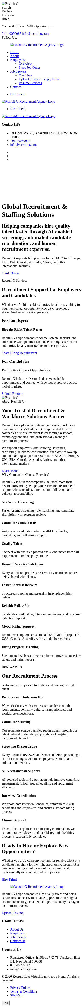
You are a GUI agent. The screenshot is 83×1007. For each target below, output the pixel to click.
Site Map (16, 995)
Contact (15, 87)
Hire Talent (17, 94)
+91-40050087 (20, 141)
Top (5, 1003)
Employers (17, 60)
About (14, 56)
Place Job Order (29, 67)
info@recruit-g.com (35, 33)
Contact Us (17, 941)
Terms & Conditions (23, 991)
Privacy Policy (20, 987)
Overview (25, 63)
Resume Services (30, 83)
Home (14, 52)
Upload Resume (12, 913)
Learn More (10, 471)
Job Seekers (18, 71)
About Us (16, 929)
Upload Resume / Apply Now (39, 79)
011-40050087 (12, 33)
